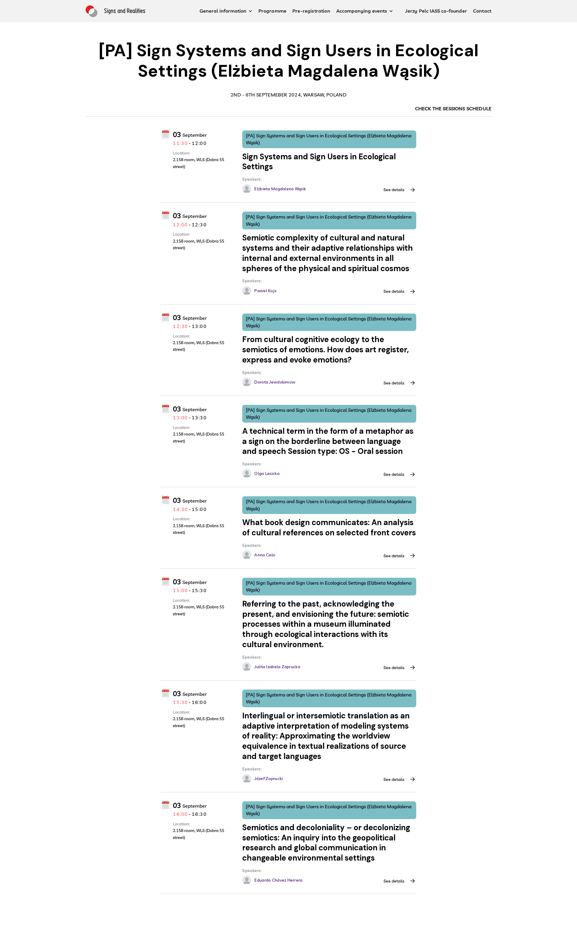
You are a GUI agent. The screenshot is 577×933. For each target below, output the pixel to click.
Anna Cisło (264, 555)
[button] (226, 11)
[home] (115, 11)
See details (393, 189)
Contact (482, 11)
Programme (272, 11)
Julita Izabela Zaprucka (277, 666)
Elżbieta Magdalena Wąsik (280, 188)
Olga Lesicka (266, 473)
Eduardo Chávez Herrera (278, 880)
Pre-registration (311, 11)
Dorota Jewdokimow (274, 382)
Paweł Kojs (265, 290)
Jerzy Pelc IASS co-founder (436, 11)
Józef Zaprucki (268, 778)
